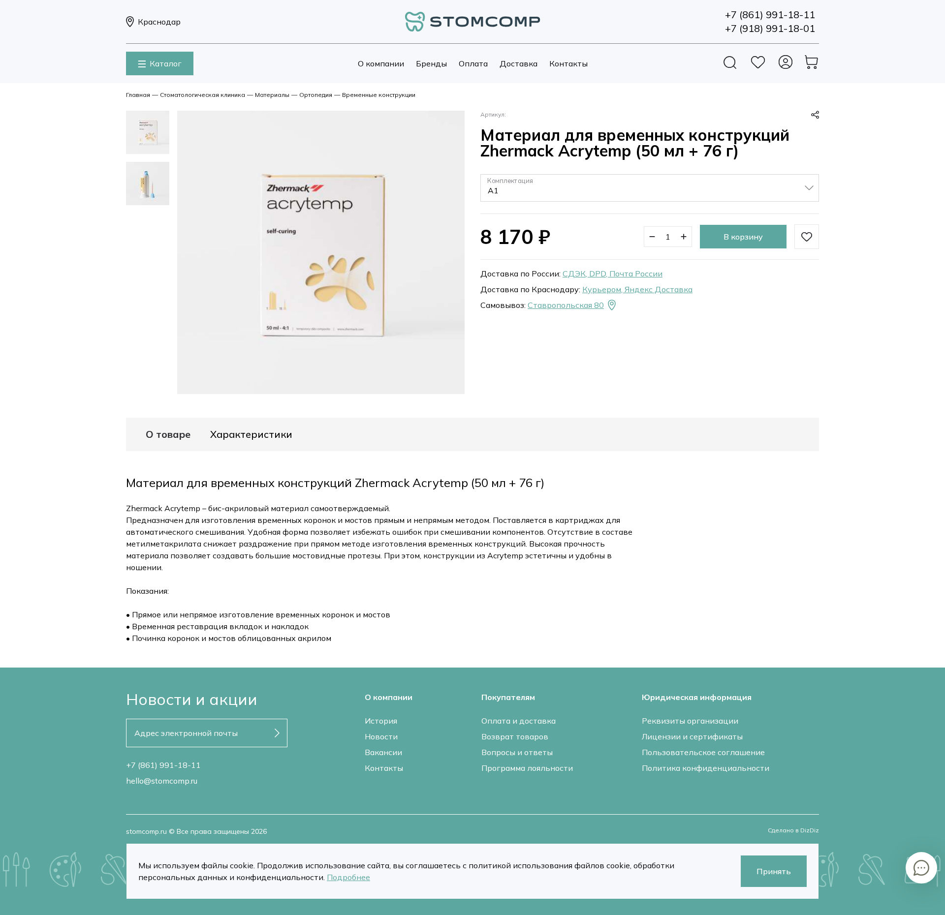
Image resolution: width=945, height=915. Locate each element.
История (381, 721)
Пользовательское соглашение (703, 752)
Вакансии (383, 752)
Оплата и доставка (518, 721)
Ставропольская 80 (566, 305)
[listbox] (649, 188)
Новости (381, 736)
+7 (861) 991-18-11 (163, 765)
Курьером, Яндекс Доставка (637, 289)
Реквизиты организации (690, 721)
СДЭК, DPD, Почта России (612, 273)
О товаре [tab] (168, 434)
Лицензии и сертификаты (692, 736)
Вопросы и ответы (517, 752)
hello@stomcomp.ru (161, 781)
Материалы (272, 94)
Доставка (518, 63)
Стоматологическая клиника (202, 94)
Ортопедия (315, 94)
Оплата (473, 63)
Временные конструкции (378, 94)
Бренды (431, 63)
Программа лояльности (527, 768)
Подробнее (348, 877)
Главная (138, 94)
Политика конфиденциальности (705, 768)
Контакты (568, 63)
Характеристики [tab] (251, 434)
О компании (381, 63)
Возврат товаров (514, 736)
